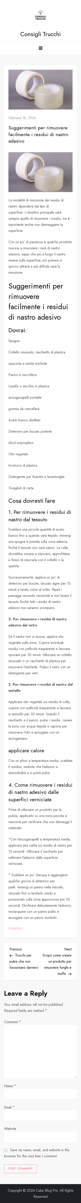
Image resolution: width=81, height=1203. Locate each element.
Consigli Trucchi (40, 34)
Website (10, 1128)
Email (9, 1107)
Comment (12, 1021)
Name (10, 1085)
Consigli (15, 928)
